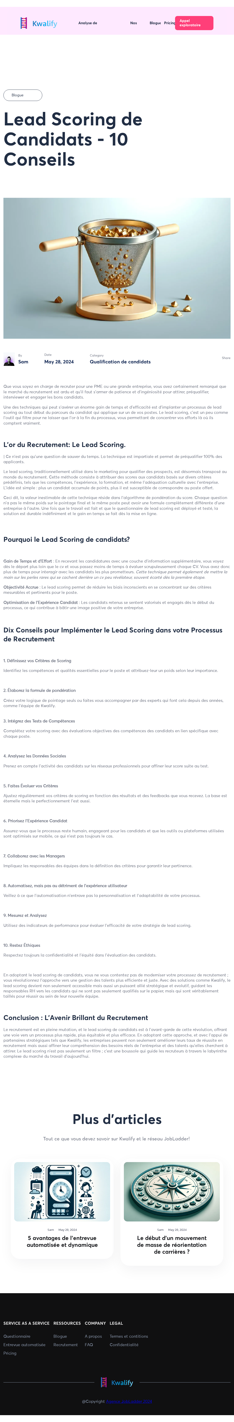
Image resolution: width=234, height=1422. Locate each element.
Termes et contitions (129, 1337)
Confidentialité (124, 1345)
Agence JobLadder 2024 (129, 1402)
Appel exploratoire (190, 23)
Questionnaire (16, 1337)
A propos (93, 1337)
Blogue (60, 1337)
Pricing (9, 1353)
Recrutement (65, 1345)
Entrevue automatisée (24, 1345)
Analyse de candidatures (89, 23)
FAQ (89, 1345)
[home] (39, 23)
